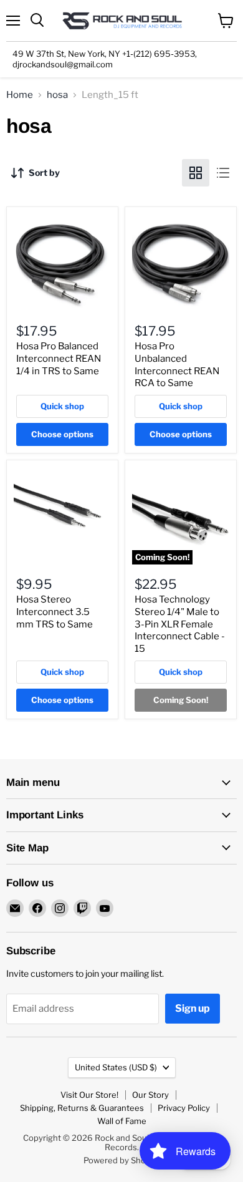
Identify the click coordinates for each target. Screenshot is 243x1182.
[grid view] (195, 173)
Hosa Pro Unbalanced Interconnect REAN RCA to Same (177, 365)
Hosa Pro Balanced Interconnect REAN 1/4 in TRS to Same (58, 358)
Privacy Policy (184, 1108)
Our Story (150, 1095)
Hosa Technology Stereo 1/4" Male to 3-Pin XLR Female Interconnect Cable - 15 (180, 624)
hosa (57, 95)
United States (116, 1067)
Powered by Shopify (121, 1160)
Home (19, 95)
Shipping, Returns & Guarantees (82, 1108)
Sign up (192, 1008)
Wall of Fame (121, 1121)
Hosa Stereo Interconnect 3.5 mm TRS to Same (54, 611)
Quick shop (62, 406)
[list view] (223, 173)
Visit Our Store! (89, 1095)
